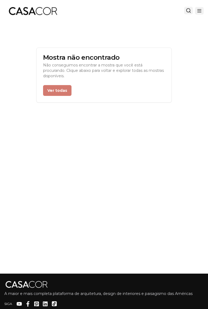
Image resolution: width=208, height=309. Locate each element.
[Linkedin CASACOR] (45, 304)
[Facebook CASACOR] (28, 304)
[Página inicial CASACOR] (32, 10)
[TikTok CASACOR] (54, 304)
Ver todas (57, 90)
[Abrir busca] (188, 10)
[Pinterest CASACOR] (36, 304)
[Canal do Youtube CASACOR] (19, 304)
